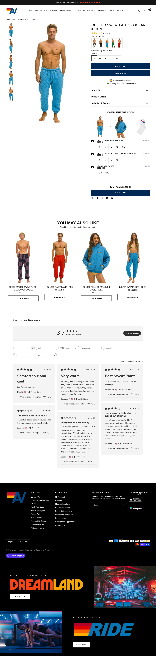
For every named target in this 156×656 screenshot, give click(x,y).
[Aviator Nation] (78, 587)
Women (101, 11)
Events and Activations (64, 515)
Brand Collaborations (63, 511)
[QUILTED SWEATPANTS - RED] (119, 43)
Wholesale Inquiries (63, 507)
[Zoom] (79, 28)
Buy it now (120, 73)
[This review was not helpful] (48, 397)
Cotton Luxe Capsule (83, 11)
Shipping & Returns (100, 103)
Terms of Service (37, 525)
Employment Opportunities (65, 522)
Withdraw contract (38, 528)
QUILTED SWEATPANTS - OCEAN (123, 140)
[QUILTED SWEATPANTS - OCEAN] (107, 43)
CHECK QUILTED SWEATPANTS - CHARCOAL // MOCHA (23, 288)
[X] (98, 198)
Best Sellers (41, 11)
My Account (60, 497)
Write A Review (132, 333)
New (30, 11)
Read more (80, 452)
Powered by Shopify (43, 550)
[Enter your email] (122, 505)
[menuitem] (30, 10)
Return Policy (36, 514)
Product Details (98, 97)
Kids (119, 11)
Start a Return (36, 517)
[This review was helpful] (44, 397)
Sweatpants (65, 11)
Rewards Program (38, 510)
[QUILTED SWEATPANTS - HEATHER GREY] (94, 43)
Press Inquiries (61, 518)
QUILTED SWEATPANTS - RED (60, 287)
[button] (20, 596)
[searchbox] (21, 348)
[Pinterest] (103, 198)
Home (8, 20)
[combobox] (46, 348)
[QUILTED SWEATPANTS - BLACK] (101, 43)
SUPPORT (35, 492)
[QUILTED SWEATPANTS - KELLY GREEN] (113, 43)
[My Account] (144, 11)
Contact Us (35, 497)
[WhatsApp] (107, 198)
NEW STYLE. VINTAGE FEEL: (78, 2)
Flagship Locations (62, 504)
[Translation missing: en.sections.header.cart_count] (148, 11)
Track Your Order (37, 507)
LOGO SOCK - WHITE (123, 166)
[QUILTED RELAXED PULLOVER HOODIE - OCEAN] (96, 257)
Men (110, 11)
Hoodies (53, 11)
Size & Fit (95, 90)
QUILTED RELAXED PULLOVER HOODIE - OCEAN (123, 153)
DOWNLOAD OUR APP (139, 493)
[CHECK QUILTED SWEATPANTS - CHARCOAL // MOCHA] (23, 257)
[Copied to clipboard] (112, 198)
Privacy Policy (61, 525)
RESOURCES (61, 492)
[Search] (139, 11)
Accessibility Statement (40, 521)
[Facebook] (92, 198)
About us (58, 500)
